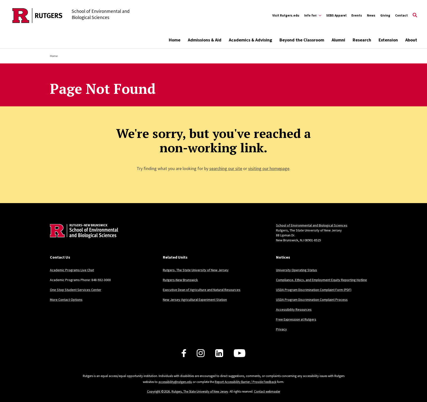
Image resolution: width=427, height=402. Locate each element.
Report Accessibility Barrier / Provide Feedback (245, 382)
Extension (388, 40)
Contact (401, 15)
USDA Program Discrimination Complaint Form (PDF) (313, 289)
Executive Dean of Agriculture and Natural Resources (201, 289)
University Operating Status (296, 270)
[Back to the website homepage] (37, 15)
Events (356, 15)
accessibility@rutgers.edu (175, 382)
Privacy (281, 329)
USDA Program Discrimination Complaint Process (312, 299)
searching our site (225, 168)
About (411, 40)
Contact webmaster (267, 391)
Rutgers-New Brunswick (180, 280)
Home (174, 40)
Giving (385, 15)
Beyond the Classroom (301, 40)
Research (362, 40)
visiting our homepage (268, 168)
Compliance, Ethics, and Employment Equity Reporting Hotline (321, 280)
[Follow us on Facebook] (184, 353)
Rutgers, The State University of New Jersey (196, 270)
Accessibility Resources (294, 309)
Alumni (338, 40)
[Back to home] (82, 238)
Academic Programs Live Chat (72, 270)
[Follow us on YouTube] (239, 353)
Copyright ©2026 (158, 391)
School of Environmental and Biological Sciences (311, 225)
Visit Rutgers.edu (285, 15)
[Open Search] (415, 15)
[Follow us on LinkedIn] (219, 353)
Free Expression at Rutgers (296, 319)
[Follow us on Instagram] (201, 353)
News (371, 15)
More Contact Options (66, 299)
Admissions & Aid (204, 40)
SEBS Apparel (336, 15)
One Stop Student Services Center (75, 289)
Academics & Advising (250, 40)
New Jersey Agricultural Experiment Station (195, 299)
